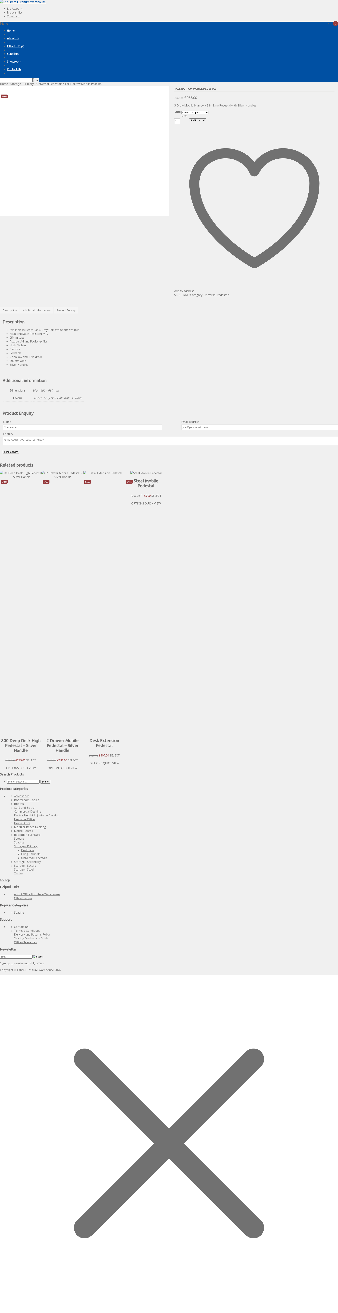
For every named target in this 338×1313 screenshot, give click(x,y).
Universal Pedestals (49, 84)
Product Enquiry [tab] (66, 310)
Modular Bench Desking (30, 827)
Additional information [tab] (37, 310)
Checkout (13, 16)
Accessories (21, 796)
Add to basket (197, 120)
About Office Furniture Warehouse (37, 894)
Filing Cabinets (30, 854)
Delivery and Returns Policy (32, 934)
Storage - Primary (22, 84)
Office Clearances (25, 942)
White (78, 398)
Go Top (5, 880)
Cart (331, 23)
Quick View (28, 768)
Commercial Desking (27, 811)
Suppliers (13, 53)
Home (11, 30)
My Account (14, 9)
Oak (59, 398)
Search (45, 781)
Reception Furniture (27, 835)
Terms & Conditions (27, 931)
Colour (177, 111)
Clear (184, 115)
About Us (13, 38)
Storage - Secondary (27, 862)
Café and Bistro (24, 808)
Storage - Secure (25, 866)
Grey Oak (49, 398)
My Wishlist (14, 12)
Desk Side (27, 850)
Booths (19, 804)
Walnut (68, 398)
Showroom (14, 61)
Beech (38, 398)
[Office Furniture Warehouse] (23, 2)
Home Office (22, 823)
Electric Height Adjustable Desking (36, 815)
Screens (19, 838)
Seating (19, 842)
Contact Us (14, 69)
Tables (18, 873)
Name (7, 422)
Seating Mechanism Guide (31, 938)
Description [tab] (10, 310)
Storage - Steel (24, 869)
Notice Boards (23, 831)
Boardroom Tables (26, 800)
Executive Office (24, 819)
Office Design (15, 46)
